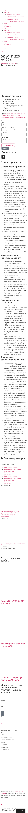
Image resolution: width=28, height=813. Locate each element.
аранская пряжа (11, 113)
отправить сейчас (8, 145)
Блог (5, 25)
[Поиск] (2, 51)
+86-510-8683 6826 (6, 708)
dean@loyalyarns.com (7, 720)
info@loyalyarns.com (7, 718)
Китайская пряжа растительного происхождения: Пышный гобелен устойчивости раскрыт (11, 512)
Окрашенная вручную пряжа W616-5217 (12, 678)
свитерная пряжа (6, 117)
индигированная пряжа (14, 115)
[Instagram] (3, 157)
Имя (2, 122)
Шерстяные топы (12, 18)
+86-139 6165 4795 (6, 710)
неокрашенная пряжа (18, 117)
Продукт (6, 12)
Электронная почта (7, 127)
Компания (4, 132)
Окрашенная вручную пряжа (15, 16)
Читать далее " (5, 516)
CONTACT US (7, 27)
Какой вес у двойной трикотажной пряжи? (13, 543)
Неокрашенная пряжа (13, 14)
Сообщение (5, 137)
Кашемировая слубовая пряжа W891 (13, 644)
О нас (5, 23)
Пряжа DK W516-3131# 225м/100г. (12, 602)
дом (5, 10)
